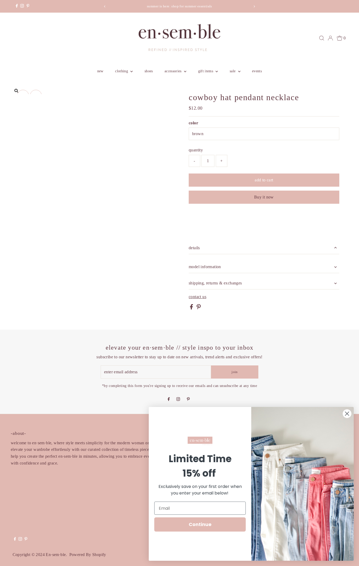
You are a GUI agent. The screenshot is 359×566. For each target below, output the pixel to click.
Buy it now (264, 197)
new (100, 71)
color (193, 123)
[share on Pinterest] (199, 308)
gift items (206, 71)
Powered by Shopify (87, 554)
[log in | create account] (330, 38)
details (194, 248)
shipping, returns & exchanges (215, 283)
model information (205, 266)
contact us (197, 297)
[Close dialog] (347, 413)
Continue (200, 524)
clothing (122, 71)
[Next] (254, 6)
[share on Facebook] (192, 308)
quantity (196, 150)
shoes (149, 71)
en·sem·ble (56, 554)
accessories (174, 71)
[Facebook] (16, 6)
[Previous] (105, 6)
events (257, 71)
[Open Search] (321, 38)
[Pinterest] (28, 6)
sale (233, 71)
